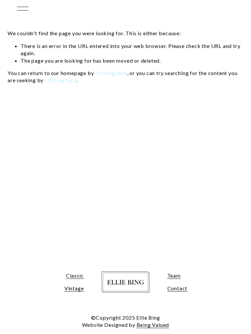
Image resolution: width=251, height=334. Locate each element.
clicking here (111, 73)
